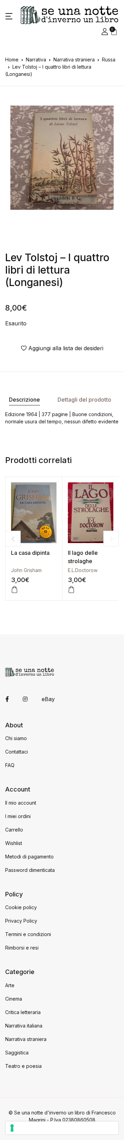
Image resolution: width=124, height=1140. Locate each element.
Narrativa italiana (23, 1026)
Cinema (13, 999)
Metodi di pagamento (29, 856)
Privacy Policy (21, 921)
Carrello (14, 830)
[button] (9, 15)
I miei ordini (18, 816)
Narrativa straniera (74, 59)
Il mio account (20, 803)
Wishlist (13, 843)
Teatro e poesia (23, 1066)
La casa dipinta (30, 552)
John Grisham (26, 570)
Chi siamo (16, 738)
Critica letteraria (23, 1012)
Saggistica (17, 1052)
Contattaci (16, 752)
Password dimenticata (30, 870)
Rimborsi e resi (22, 948)
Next (111, 539)
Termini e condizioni (28, 934)
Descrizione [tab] (24, 399)
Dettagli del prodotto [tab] (84, 399)
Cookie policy (21, 907)
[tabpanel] (62, 158)
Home (12, 59)
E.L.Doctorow (82, 570)
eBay (48, 699)
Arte (9, 985)
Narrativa (36, 59)
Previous (13, 539)
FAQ (9, 765)
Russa (108, 59)
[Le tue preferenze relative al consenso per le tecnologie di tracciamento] (62, 1127)
